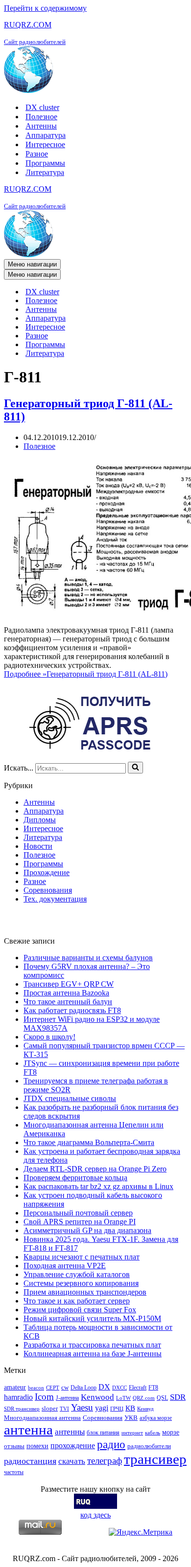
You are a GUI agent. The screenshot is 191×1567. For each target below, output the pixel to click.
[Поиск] (135, 767)
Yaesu (82, 1407)
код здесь (95, 1515)
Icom (44, 1396)
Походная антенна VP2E (65, 1265)
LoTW (123, 1398)
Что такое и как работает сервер (77, 1301)
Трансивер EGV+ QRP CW (69, 984)
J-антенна (67, 1397)
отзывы (14, 1446)
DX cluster (42, 107)
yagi (101, 1408)
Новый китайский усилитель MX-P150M (92, 1318)
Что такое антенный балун (68, 1001)
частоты (14, 1472)
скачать (71, 1461)
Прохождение (47, 872)
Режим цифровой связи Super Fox (80, 1309)
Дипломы (40, 820)
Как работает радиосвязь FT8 (72, 1010)
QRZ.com (144, 1398)
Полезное (41, 116)
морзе (170, 1432)
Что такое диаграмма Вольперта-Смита (89, 1142)
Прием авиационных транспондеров (85, 1292)
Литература (44, 172)
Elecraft (137, 1387)
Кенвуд (145, 1409)
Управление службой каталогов (77, 1274)
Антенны (41, 126)
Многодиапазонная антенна (42, 1417)
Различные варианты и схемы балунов (88, 957)
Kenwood (97, 1397)
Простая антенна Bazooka (66, 993)
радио (111, 1444)
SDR (178, 1397)
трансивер (155, 1459)
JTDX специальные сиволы (70, 1098)
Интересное (45, 144)
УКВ (131, 1417)
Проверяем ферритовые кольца (75, 1177)
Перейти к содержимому (45, 8)
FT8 (153, 1387)
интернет (132, 1432)
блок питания (103, 1432)
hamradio (18, 1397)
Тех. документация (55, 899)
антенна (28, 1429)
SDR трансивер (22, 1409)
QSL (162, 1397)
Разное (36, 154)
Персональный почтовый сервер (78, 1213)
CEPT (52, 1387)
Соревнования (48, 890)
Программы (45, 163)
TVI (64, 1409)
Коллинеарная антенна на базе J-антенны (93, 1353)
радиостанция (30, 1461)
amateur (15, 1387)
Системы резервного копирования (81, 1283)
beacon (36, 1387)
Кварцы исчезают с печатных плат (82, 1257)
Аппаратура (45, 135)
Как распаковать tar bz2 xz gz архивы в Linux (98, 1186)
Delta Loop (83, 1387)
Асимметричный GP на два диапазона (87, 1230)
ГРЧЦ (116, 1409)
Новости (38, 846)
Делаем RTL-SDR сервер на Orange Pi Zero (95, 1169)
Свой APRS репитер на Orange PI (80, 1221)
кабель (152, 1432)
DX (104, 1387)
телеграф (104, 1461)
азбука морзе (156, 1417)
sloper (50, 1408)
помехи (37, 1446)
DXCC (119, 1387)
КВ (130, 1408)
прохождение (72, 1445)
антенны (70, 1431)
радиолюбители (149, 1446)
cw (65, 1387)
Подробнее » (85, 674)
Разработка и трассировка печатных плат (92, 1345)
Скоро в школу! (49, 1037)
